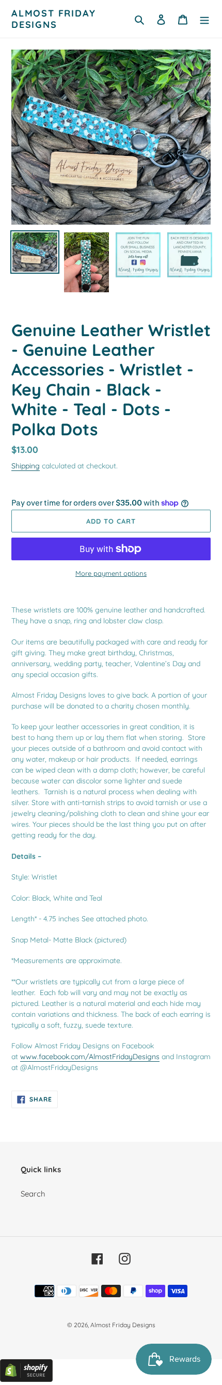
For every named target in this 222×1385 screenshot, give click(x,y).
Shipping (25, 465)
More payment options (111, 573)
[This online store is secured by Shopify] (26, 1379)
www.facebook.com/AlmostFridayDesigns (90, 1056)
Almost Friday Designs (53, 19)
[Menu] (204, 19)
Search (33, 1194)
